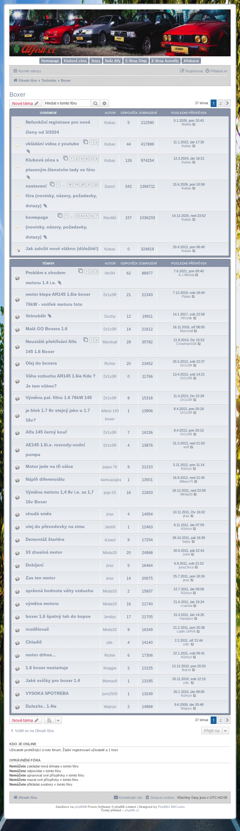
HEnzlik (186, 318)
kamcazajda (111, 480)
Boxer (17, 94)
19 (76, 184)
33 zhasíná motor (44, 552)
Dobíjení (34, 564)
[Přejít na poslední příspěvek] (194, 124)
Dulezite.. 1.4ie (41, 706)
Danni (110, 186)
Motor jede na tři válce (49, 466)
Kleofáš (109, 218)
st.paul (110, 540)
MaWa (186, 124)
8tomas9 (109, 681)
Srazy (95, 61)
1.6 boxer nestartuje (47, 667)
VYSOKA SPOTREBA (47, 693)
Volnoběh (36, 315)
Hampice (186, 618)
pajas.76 (109, 467)
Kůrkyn (186, 468)
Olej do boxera (41, 363)
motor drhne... (41, 654)
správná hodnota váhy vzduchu (59, 590)
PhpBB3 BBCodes (171, 806)
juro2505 (110, 694)
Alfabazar (191, 61)
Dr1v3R (110, 295)
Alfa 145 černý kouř (46, 431)
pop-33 (110, 492)
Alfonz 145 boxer (110, 415)
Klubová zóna (75, 61)
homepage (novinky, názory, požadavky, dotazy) (56, 227)
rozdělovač (37, 629)
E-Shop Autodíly (165, 61)
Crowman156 (186, 344)
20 (82, 184)
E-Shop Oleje (136, 61)
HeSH (110, 273)
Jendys (110, 617)
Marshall (186, 331)
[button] (227, 103)
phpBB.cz (132, 810)
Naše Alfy (113, 61)
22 (96, 184)
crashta (186, 606)
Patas (186, 296)
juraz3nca (186, 567)
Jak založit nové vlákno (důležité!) (62, 248)
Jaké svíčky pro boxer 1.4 (53, 680)
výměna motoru (42, 603)
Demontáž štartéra (45, 539)
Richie (109, 364)
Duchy (109, 316)
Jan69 (110, 527)
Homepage (50, 61)
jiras (109, 514)
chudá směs (39, 513)
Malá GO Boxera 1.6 (47, 328)
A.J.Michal (186, 275)
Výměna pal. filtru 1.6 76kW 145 (59, 397)
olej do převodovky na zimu (55, 526)
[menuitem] (216, 71)
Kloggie (110, 668)
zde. (109, 642)
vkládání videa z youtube (52, 143)
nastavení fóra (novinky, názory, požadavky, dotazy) (61, 195)
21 (89, 184)
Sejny (186, 541)
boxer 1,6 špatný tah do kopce (58, 616)
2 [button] (220, 103)
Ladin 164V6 (186, 631)
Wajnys (110, 707)
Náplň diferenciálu (45, 479)
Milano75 (186, 481)
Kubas (109, 123)
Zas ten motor (40, 577)
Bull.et (186, 670)
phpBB (80, 806)
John (186, 554)
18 (69, 184)
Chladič (34, 641)
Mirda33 (186, 494)
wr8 (186, 447)
